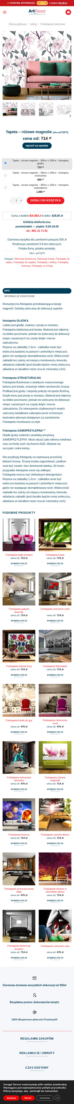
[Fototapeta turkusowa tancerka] (19, 757)
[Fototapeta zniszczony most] (55, 700)
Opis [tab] (7, 290)
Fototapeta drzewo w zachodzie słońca (55, 890)
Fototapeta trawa (55, 555)
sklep (33, 24)
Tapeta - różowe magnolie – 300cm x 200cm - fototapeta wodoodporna (40, 186)
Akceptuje (11, 1098)
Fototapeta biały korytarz (19, 555)
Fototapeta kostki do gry (19, 720)
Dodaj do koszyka (45, 200)
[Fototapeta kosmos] (19, 814)
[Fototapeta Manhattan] (55, 646)
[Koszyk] (68, 12)
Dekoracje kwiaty (46, 259)
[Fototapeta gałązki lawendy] (19, 589)
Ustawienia (45, 1098)
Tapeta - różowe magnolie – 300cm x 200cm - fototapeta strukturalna (40, 174)
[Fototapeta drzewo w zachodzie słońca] (55, 868)
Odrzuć (27, 1098)
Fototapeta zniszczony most (55, 722)
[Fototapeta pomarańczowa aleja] (19, 868)
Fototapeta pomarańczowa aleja (19, 890)
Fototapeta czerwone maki (55, 609)
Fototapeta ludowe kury (19, 666)
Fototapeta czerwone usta (55, 946)
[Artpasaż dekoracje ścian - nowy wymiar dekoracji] (37, 12)
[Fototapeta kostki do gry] (19, 700)
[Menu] (5, 12)
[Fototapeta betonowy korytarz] (19, 926)
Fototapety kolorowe (52, 24)
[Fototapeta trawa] (55, 534)
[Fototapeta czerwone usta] (55, 926)
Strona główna (18, 24)
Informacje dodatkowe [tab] (19, 296)
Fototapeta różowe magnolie (55, 779)
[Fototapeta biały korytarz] (19, 534)
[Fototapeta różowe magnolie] (55, 757)
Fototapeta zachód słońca (55, 834)
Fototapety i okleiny (46, 262)
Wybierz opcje (19, 563)
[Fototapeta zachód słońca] (55, 814)
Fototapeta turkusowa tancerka (19, 779)
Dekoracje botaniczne (25, 259)
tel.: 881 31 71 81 (37, 230)
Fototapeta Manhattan (55, 666)
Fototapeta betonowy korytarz (18, 947)
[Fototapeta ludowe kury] (19, 646)
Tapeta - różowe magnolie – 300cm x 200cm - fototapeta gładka (40, 162)
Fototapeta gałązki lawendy (19, 610)
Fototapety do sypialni (25, 262)
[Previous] (8, 65)
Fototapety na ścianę (42, 266)
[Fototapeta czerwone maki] (55, 589)
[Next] (66, 65)
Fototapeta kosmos (18, 834)
